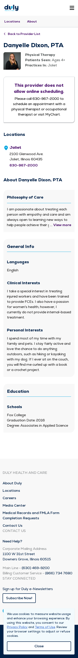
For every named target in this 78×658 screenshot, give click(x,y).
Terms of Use (45, 627)
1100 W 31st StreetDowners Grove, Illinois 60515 (27, 556)
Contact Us (12, 525)
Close (39, 646)
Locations (12, 21)
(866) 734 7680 (58, 573)
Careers (9, 498)
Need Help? (12, 541)
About (32, 21)
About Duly (12, 483)
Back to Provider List (24, 34)
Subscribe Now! (19, 598)
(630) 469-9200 (36, 568)
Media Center (14, 505)
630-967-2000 (24, 165)
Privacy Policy (17, 627)
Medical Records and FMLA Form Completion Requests (31, 515)
